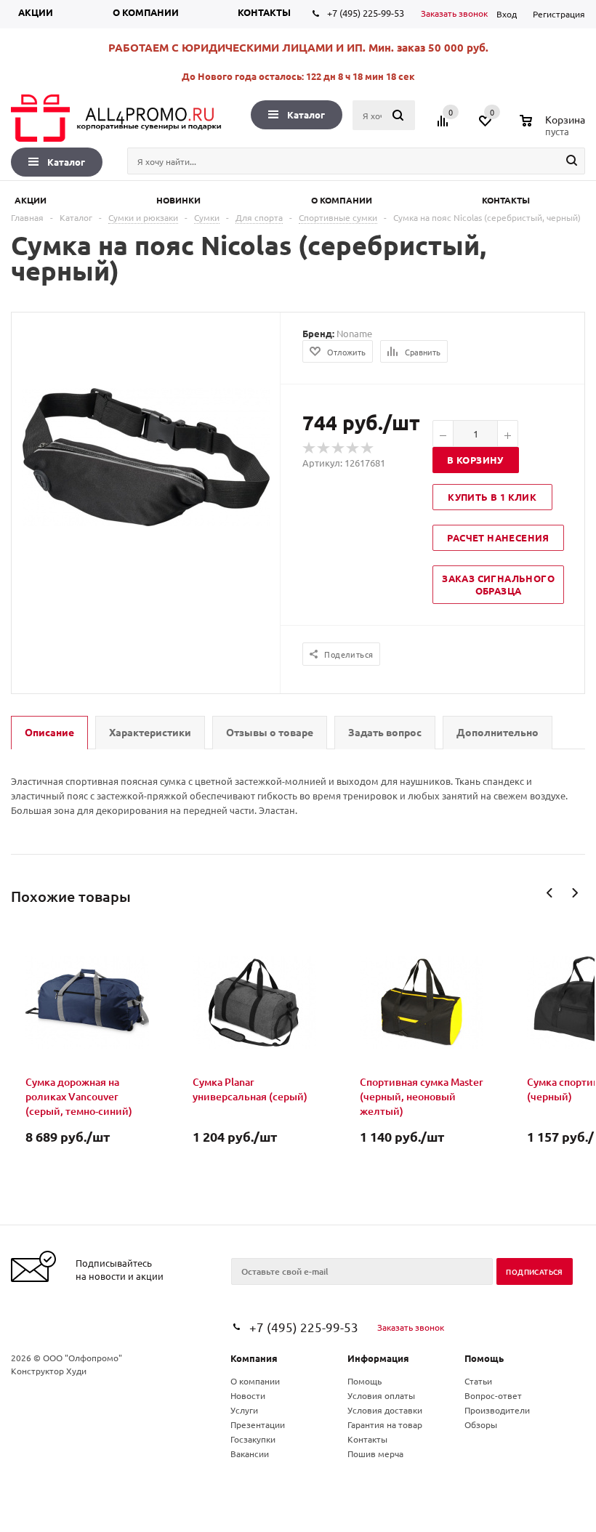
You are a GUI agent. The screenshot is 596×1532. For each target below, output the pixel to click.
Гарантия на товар (384, 1424)
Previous (549, 892)
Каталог (306, 114)
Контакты (264, 12)
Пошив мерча (375, 1453)
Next (574, 892)
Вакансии (249, 1453)
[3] (338, 448)
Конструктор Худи (48, 1370)
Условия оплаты (381, 1395)
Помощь (484, 1358)
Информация (378, 1358)
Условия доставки (384, 1410)
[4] (353, 448)
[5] (368, 448)
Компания (254, 1358)
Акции (35, 12)
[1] (309, 448)
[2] (324, 448)
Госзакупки (252, 1439)
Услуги (244, 1410)
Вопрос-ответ (493, 1395)
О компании (146, 12)
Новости (247, 1395)
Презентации (257, 1424)
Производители (497, 1410)
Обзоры (480, 1424)
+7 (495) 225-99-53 (365, 13)
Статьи (478, 1381)
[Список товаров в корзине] (554, 129)
